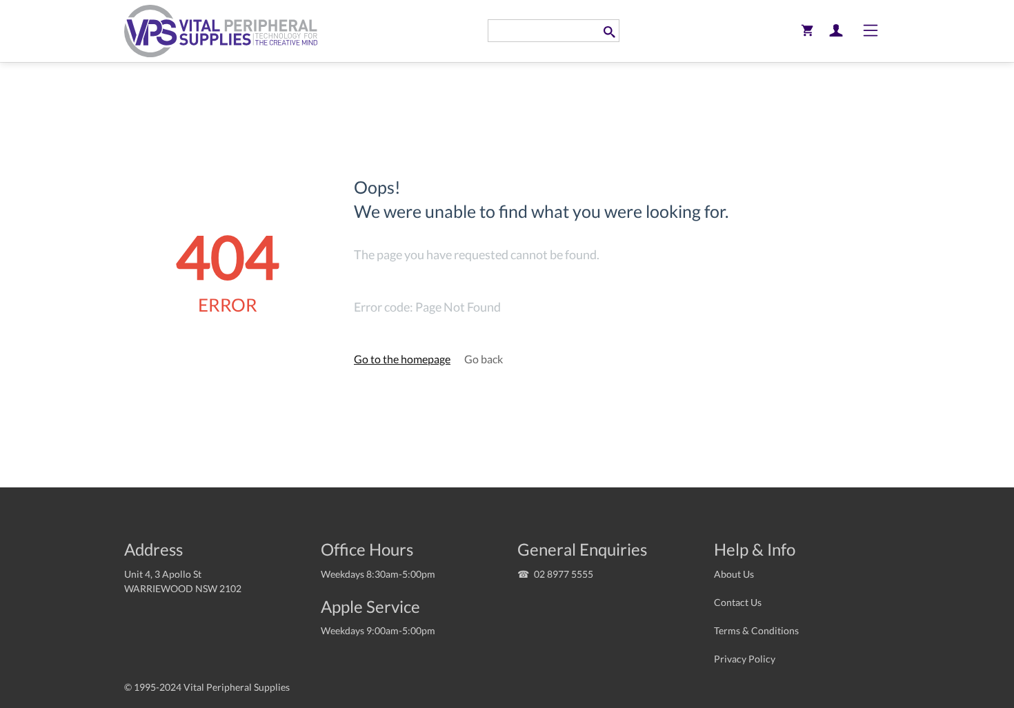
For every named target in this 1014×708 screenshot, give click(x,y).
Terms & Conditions (756, 630)
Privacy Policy (744, 659)
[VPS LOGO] (220, 31)
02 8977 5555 (563, 574)
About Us (734, 574)
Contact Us (738, 602)
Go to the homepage (402, 358)
